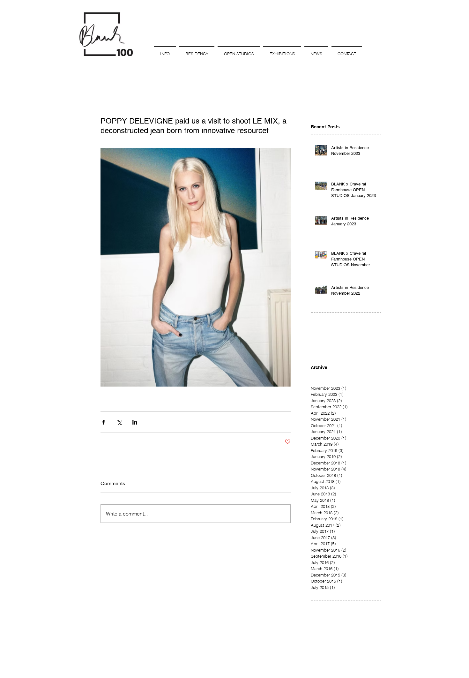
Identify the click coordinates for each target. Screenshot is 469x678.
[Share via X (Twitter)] (119, 422)
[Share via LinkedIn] (135, 422)
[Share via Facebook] (103, 422)
